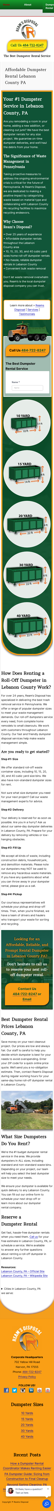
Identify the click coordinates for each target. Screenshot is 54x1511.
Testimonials (27, 314)
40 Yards (27, 1436)
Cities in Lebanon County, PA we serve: (21, 1291)
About (27, 4)
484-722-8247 (33, 45)
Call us (34, 1236)
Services (32, 309)
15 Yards (27, 1419)
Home (6, 4)
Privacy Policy (27, 1376)
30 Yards (27, 1431)
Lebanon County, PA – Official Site (22, 1271)
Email (27, 999)
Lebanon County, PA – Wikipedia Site (24, 1275)
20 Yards (27, 1425)
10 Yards (27, 1413)
